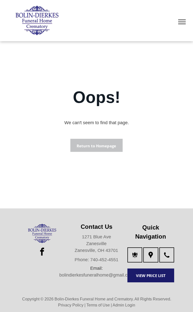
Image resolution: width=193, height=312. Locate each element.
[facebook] (42, 252)
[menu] (181, 21)
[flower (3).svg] (135, 257)
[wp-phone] (167, 257)
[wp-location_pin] (151, 257)
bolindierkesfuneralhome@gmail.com (96, 275)
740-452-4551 (104, 259)
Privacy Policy (70, 305)
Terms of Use (98, 305)
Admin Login (124, 305)
